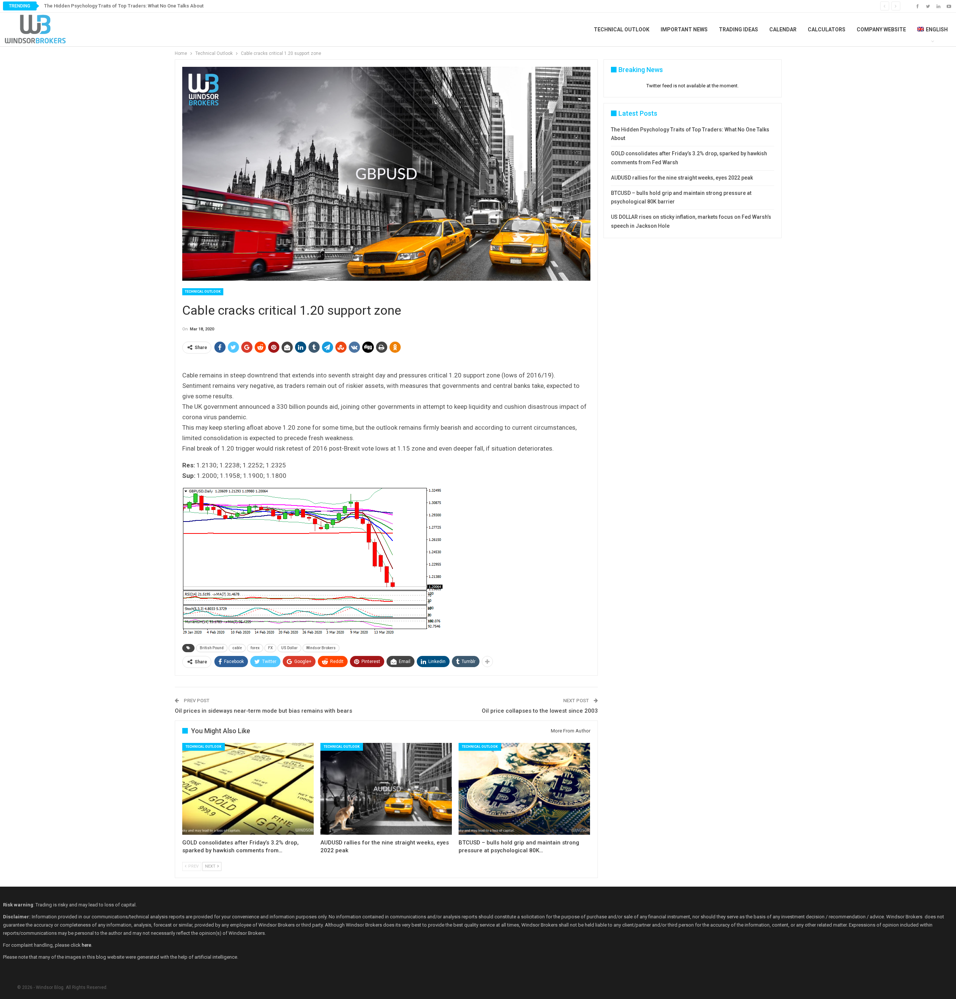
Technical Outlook (621, 29)
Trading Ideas (738, 29)
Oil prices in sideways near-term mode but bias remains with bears (263, 710)
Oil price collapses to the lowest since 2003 (540, 710)
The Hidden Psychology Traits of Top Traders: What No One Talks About (124, 6)
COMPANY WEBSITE (881, 29)
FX (270, 648)
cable (237, 648)
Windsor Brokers (321, 648)
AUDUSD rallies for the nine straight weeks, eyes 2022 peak (682, 178)
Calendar (783, 29)
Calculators (826, 29)
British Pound (212, 648)
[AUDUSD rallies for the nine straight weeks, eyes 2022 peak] (386, 789)
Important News (684, 29)
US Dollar (289, 648)
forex (255, 648)
